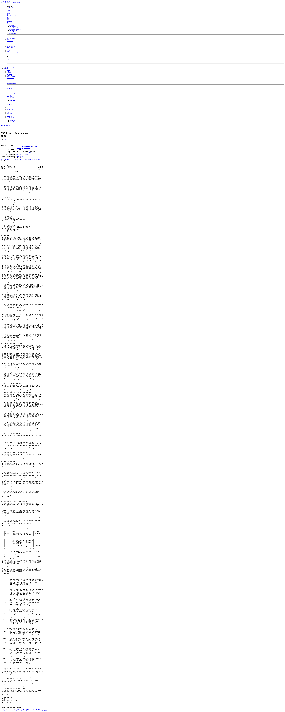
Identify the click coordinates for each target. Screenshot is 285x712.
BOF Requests (10, 41)
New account (10, 116)
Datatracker (17, 2)
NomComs (9, 96)
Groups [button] (5, 5)
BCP (10, 67)
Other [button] (5, 91)
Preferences (9, 115)
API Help (9, 103)
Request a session (11, 76)
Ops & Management (11, 11)
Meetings (12, 101)
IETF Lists (12, 119)
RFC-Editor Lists (14, 123)
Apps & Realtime (11, 7)
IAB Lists (12, 121)
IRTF (8, 19)
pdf (24, 152)
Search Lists (38, 159)
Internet (8, 10)
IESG (8, 17)
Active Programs (13, 30)
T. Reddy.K (20, 148)
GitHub (44, 710)
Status (5, 139)
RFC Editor (9, 22)
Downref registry (11, 97)
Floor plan (9, 72)
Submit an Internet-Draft (12, 53)
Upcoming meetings (11, 83)
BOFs (8, 39)
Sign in (8, 112)
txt (18, 152)
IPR (14, 159)
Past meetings (10, 88)
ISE (7, 60)
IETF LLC (9, 21)
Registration (9, 74)
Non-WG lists (10, 47)
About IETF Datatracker (6, 710)
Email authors (4, 159)
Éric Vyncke (20, 156)
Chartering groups (11, 38)
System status (10, 105)
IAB (8, 18)
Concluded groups (11, 46)
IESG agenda (10, 95)
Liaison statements (11, 93)
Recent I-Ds (9, 51)
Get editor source (31, 159)
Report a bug (10, 109)
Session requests (10, 78)
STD (8, 67)
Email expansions (8, 141)
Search (8, 50)
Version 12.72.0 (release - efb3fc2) (20, 710)
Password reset (10, 113)
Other (8, 23)
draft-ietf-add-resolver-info (26, 146)
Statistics (9, 99)
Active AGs (12, 25)
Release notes (10, 104)
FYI (13, 67)
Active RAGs (13, 31)
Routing (8, 13)
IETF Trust (19, 709)
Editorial (9, 62)
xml (22, 152)
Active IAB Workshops (15, 29)
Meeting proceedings (11, 89)
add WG (35, 146)
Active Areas (13, 26)
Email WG (10, 159)
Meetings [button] (6, 68)
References (17, 159)
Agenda (8, 70)
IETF (2, 709)
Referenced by (23, 159)
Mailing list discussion (22, 154)
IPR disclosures (10, 92)
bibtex (30, 152)
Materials (9, 71)
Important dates (10, 75)
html (20, 152)
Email (47, 710)
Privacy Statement (36, 709)
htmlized (27, 152)
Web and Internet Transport (13, 15)
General (8, 9)
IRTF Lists (12, 120)
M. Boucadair (27, 148)
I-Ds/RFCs (12, 100)
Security (8, 14)
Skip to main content (5, 1)
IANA (29, 709)
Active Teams (13, 33)
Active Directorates (14, 27)
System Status (32, 710)
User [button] (5, 111)
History (5, 142)
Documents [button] (6, 49)
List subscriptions (11, 117)
